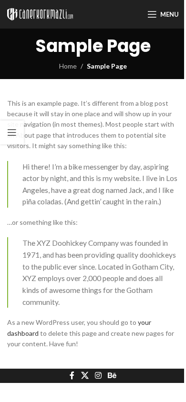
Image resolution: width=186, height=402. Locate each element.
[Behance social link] (112, 376)
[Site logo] (40, 14)
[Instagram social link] (98, 376)
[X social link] (85, 376)
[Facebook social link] (72, 376)
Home (68, 66)
